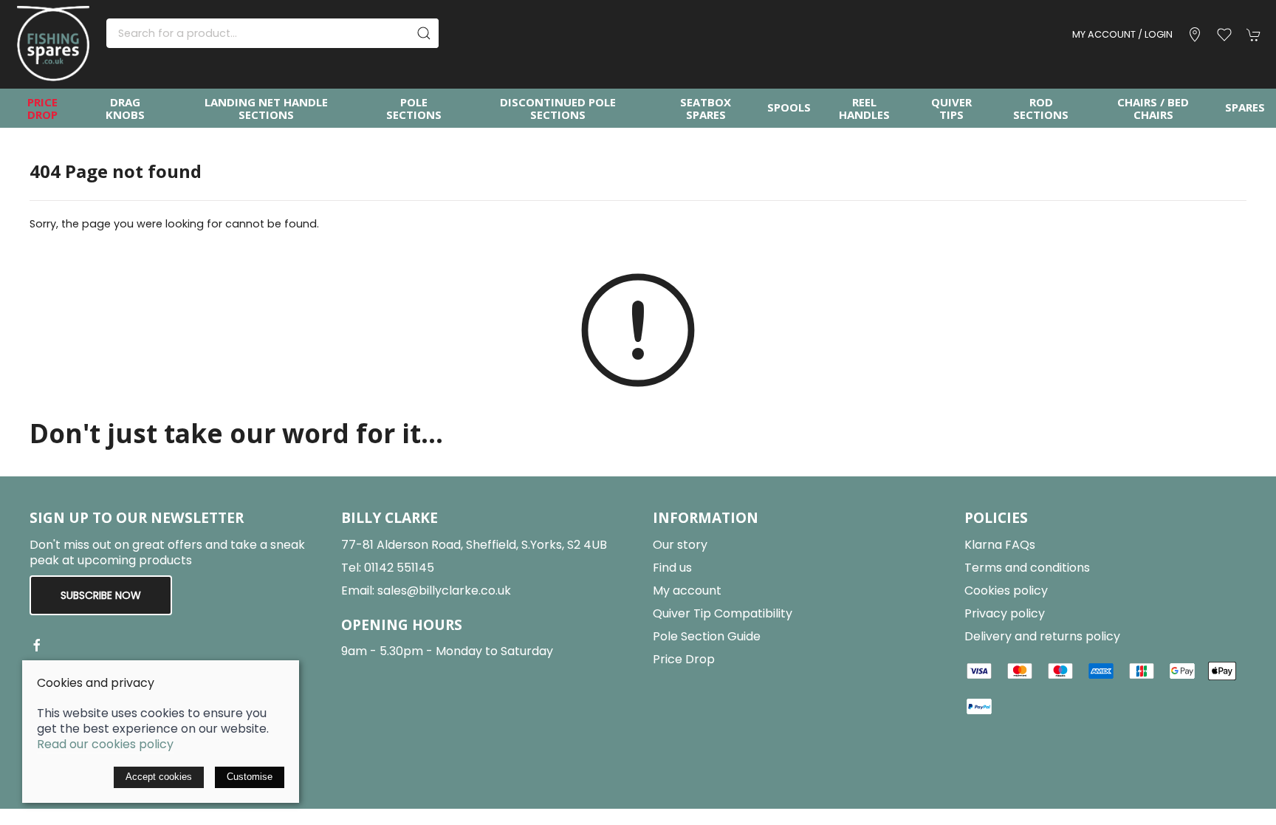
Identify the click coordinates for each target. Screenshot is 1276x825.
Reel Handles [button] (864, 108)
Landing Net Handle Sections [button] (266, 108)
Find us (672, 567)
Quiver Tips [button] (951, 108)
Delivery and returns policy (1042, 636)
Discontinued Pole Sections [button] (558, 108)
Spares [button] (1245, 107)
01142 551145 (399, 567)
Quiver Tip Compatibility (722, 613)
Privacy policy (1004, 613)
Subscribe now (101, 595)
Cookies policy (1006, 590)
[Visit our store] (1194, 35)
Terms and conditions (1027, 567)
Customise (249, 776)
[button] (1224, 35)
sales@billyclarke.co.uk (444, 590)
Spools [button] (789, 107)
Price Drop (42, 108)
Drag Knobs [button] (125, 108)
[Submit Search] (424, 33)
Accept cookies (159, 776)
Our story (680, 544)
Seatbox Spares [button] (705, 108)
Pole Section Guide (707, 636)
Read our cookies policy (105, 744)
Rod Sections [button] (1041, 108)
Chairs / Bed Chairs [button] (1153, 108)
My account (687, 590)
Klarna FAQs (999, 544)
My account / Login (1122, 34)
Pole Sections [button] (414, 108)
